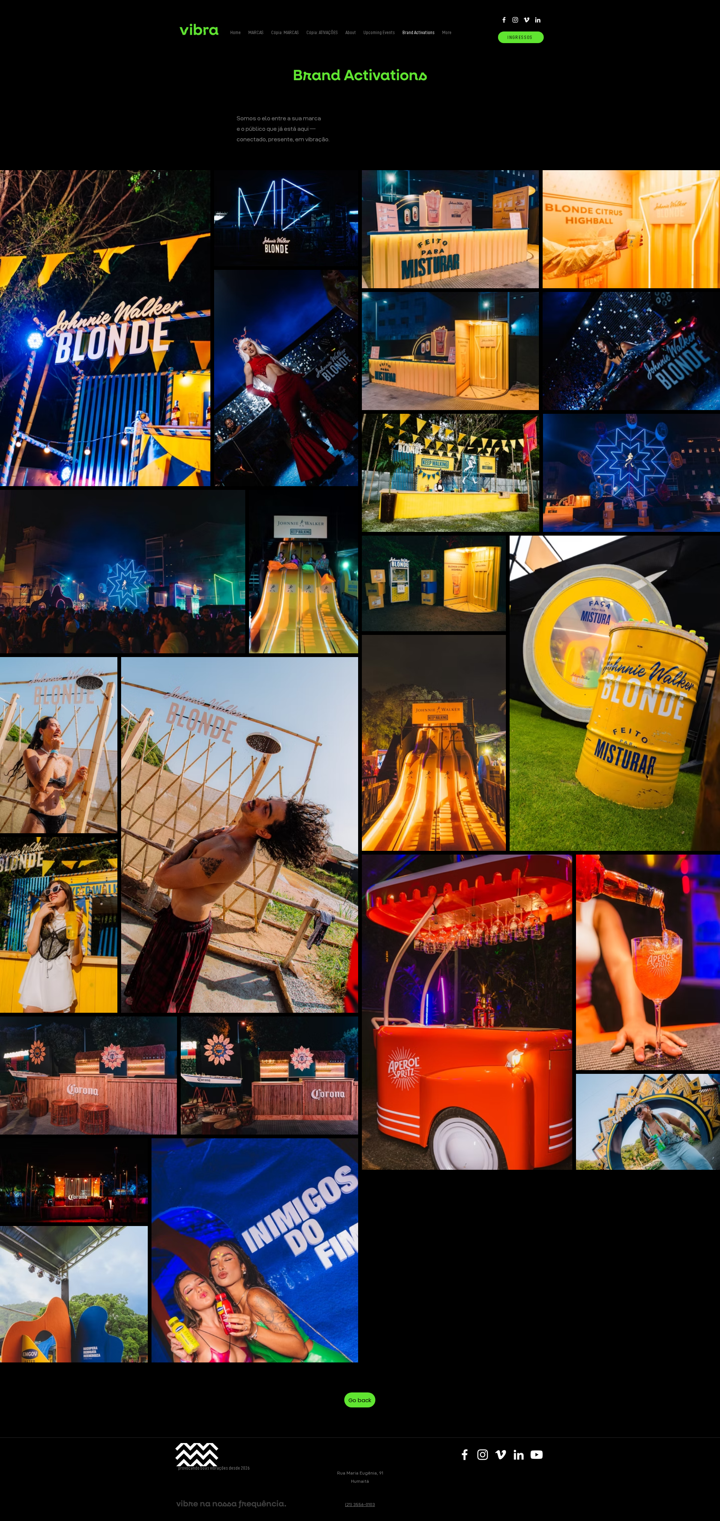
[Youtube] (537, 1455)
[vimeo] (526, 20)
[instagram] (515, 20)
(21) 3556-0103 (360, 1504)
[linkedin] (538, 20)
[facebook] (504, 20)
